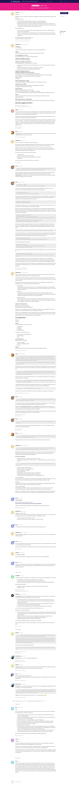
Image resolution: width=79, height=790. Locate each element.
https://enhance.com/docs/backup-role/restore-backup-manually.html (28, 503)
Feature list (24, 1)
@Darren (17, 534)
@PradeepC (18, 46)
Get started (36, 1)
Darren (18, 513)
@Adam (21, 534)
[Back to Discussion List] (1, 1)
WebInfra (18, 658)
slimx (18, 695)
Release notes (32, 1)
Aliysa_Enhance (19, 666)
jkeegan (18, 168)
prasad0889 (19, 596)
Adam (18, 356)
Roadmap (27, 1)
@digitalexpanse (19, 175)
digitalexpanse (19, 133)
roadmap (36, 406)
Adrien (18, 399)
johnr (18, 741)
